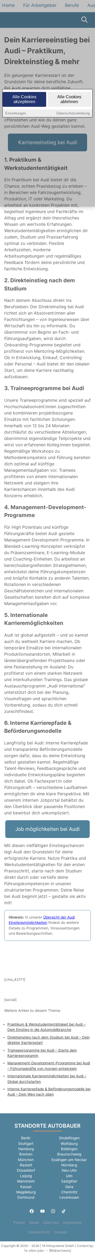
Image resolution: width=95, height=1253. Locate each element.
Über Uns (51, 1222)
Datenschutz (39, 1232)
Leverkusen (69, 1197)
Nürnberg (69, 1165)
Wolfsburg (69, 1143)
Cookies (60, 1232)
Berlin (26, 1138)
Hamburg (26, 1149)
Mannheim (26, 1181)
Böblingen (69, 1149)
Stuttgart (26, 1143)
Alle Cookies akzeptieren (24, 99)
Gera (69, 1187)
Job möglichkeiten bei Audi (47, 829)
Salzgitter (69, 1181)
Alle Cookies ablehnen (69, 99)
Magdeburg (26, 1192)
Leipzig (26, 1176)
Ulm (69, 1176)
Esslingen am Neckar (69, 1160)
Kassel (25, 1187)
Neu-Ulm (69, 1170)
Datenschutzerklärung (73, 113)
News (34, 1222)
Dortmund (25, 1197)
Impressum (72, 1222)
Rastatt (26, 1165)
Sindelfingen (69, 1138)
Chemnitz (69, 1192)
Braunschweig (69, 1154)
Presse (19, 1222)
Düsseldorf (26, 1170)
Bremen (25, 1154)
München (26, 1160)
